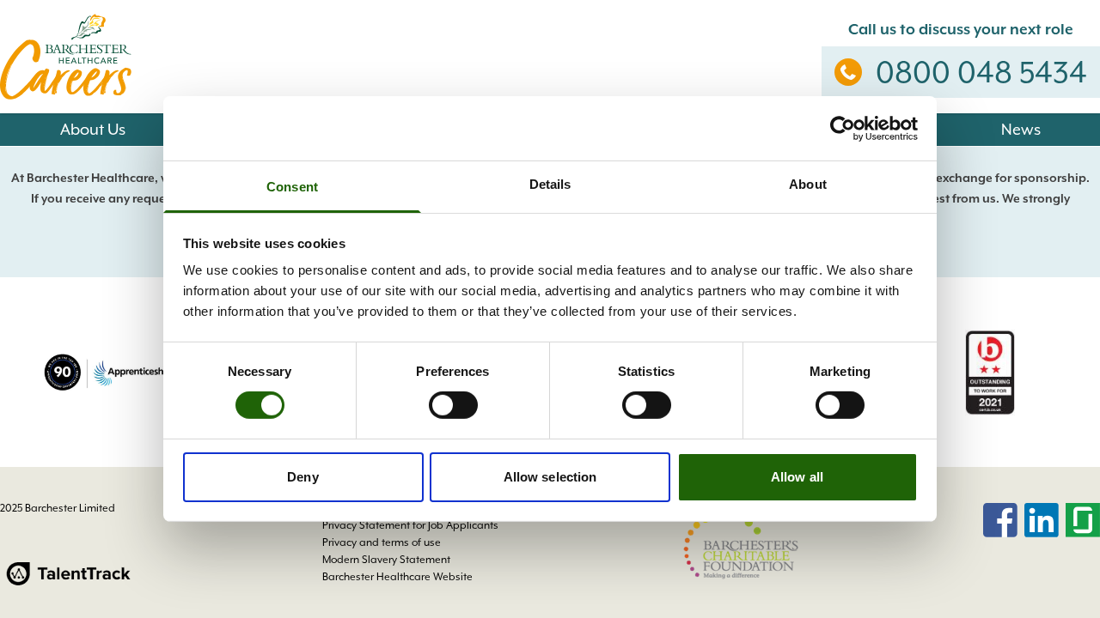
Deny (302, 477)
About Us (92, 129)
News (1021, 129)
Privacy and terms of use (381, 542)
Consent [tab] (292, 186)
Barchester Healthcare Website (397, 577)
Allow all (797, 477)
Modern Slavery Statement (386, 560)
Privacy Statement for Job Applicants (410, 525)
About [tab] (808, 184)
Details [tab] (550, 184)
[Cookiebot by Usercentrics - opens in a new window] (842, 128)
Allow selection (550, 477)
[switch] (453, 405)
